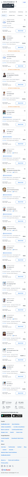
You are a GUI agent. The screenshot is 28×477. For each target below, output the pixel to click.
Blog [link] (25, 447)
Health (3, 421)
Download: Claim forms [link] (17, 438)
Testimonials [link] (11, 447)
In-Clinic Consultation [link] (19, 426)
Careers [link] (5, 449)
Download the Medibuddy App (9, 412)
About (2, 444)
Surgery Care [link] (4, 432)
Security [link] (11, 449)
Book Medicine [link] (15, 424)
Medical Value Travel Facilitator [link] (9, 452)
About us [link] (3, 460)
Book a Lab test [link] (5, 429)
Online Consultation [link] (6, 426)
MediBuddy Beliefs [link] (5, 455)
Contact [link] (19, 447)
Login (24, 2)
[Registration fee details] (24, 355)
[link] (6, 415)
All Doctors (4, 9)
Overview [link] (3, 447)
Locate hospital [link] (5, 438)
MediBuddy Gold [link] (5, 424)
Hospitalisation (3, 435)
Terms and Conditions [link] (13, 460)
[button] (12, 5)
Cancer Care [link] (19, 432)
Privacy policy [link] (4, 462)
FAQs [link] (2, 441)
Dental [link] (12, 432)
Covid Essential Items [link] (17, 429)
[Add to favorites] (24, 20)
